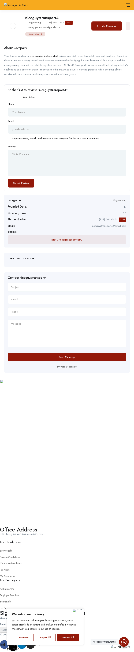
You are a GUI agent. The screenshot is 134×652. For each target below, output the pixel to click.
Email (11, 121)
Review (12, 146)
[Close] (77, 610)
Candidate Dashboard (11, 563)
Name (11, 104)
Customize (22, 637)
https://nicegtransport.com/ (67, 240)
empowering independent (44, 56)
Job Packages (6, 608)
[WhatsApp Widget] (124, 642)
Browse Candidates (10, 557)
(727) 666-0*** (59, 22)
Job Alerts (4, 570)
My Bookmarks (7, 576)
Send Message (67, 357)
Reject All (45, 637)
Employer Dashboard (10, 595)
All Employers (7, 589)
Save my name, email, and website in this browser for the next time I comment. (55, 138)
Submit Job (5, 601)
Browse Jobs (6, 550)
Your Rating (29, 97)
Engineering (35, 22)
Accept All (68, 637)
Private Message (107, 26)
